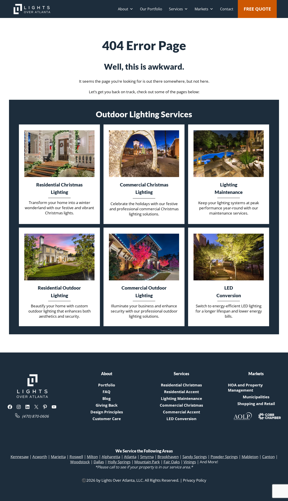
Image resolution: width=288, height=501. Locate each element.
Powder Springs (224, 456)
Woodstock (80, 461)
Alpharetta (111, 456)
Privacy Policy (194, 480)
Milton (92, 456)
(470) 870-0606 (35, 416)
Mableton (250, 456)
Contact (226, 9)
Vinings (190, 461)
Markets (201, 9)
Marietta (58, 456)
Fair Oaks (172, 461)
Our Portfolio (151, 9)
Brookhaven (168, 456)
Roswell (76, 456)
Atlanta (130, 456)
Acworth (39, 456)
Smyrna (147, 456)
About (123, 9)
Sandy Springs (194, 456)
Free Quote (257, 9)
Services (176, 9)
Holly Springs (119, 461)
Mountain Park (147, 461)
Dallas (99, 461)
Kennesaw (20, 456)
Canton (268, 456)
